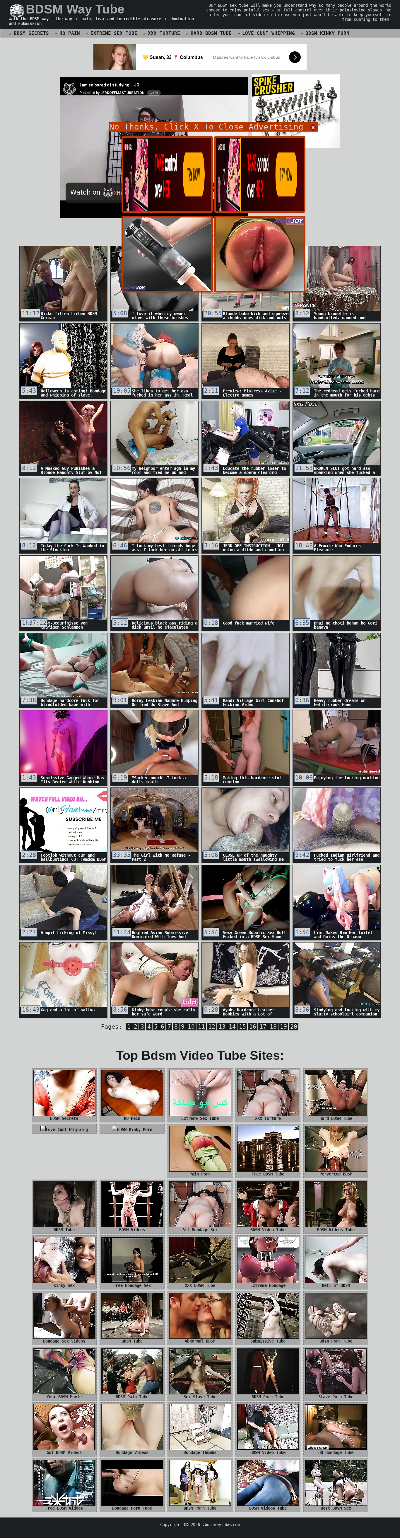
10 (191, 1026)
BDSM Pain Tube (132, 1396)
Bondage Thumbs (200, 1452)
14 (232, 1026)
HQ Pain (69, 33)
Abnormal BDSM (200, 1341)
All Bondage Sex (200, 1229)
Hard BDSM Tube (211, 33)
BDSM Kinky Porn (327, 33)
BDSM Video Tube (268, 1229)
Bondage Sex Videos (64, 1341)
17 (262, 1026)
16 (252, 1026)
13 (221, 1026)
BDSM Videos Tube (336, 1229)
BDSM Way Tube (75, 9)
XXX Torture (164, 33)
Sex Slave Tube (200, 1396)
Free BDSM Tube (268, 1174)
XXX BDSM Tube (200, 1285)
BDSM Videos (132, 1229)
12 (211, 1026)
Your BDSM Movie (64, 1396)
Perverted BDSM (335, 1174)
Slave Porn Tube (335, 1396)
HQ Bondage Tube (335, 1452)
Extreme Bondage (268, 1285)
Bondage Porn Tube (132, 1508)
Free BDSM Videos (64, 1508)
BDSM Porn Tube (268, 1396)
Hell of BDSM (336, 1285)
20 (293, 1026)
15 (242, 1026)
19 (283, 1026)
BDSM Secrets (31, 33)
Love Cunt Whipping (268, 33)
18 (273, 1026)
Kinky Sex (64, 1285)
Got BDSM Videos (64, 1452)
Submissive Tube (268, 1341)
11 (201, 1026)
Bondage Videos (132, 1452)
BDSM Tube (64, 1229)
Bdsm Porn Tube (335, 1341)
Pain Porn (200, 1174)
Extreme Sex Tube (113, 33)
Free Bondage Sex (132, 1285)
